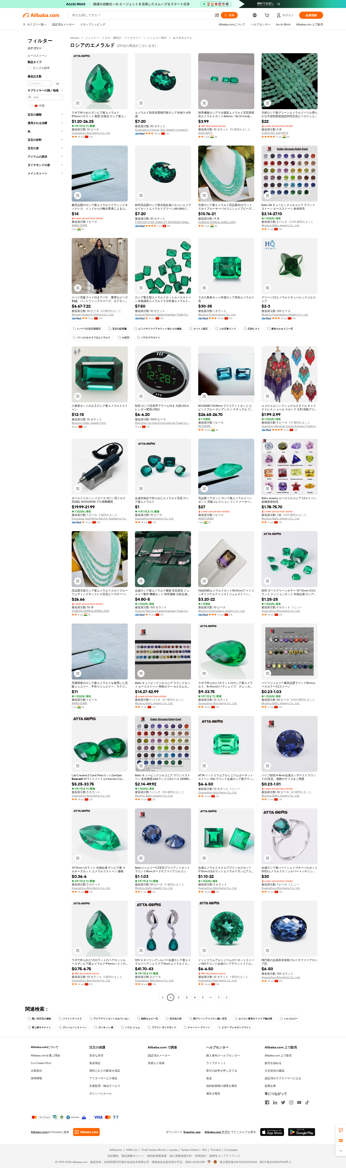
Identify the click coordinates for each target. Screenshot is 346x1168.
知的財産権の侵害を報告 (221, 1085)
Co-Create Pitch (41, 1063)
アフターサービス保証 (103, 1078)
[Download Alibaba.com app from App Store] (272, 1132)
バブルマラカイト (150, 337)
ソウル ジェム (132, 1027)
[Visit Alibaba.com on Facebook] (267, 1102)
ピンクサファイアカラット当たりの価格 (160, 328)
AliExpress (116, 1149)
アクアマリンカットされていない (112, 1018)
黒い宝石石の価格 (41, 1018)
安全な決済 (96, 1055)
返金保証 (95, 1063)
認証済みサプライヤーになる (283, 1078)
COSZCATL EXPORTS (275, 133)
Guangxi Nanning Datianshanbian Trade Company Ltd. (163, 314)
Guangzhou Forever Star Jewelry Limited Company (163, 129)
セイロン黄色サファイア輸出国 (255, 1018)
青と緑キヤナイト (41, 1027)
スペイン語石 (200, 328)
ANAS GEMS (79, 225)
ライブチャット (216, 1063)
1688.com (132, 1149)
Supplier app (192, 1132)
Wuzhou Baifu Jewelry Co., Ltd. (281, 225)
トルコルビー (291, 1018)
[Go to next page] (226, 997)
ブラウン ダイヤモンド (164, 1027)
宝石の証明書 (119, 328)
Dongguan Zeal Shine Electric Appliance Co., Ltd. (100, 518)
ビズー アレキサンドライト (236, 1027)
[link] (341, 1130)
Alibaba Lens (39, 1132)
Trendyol (215, 1149)
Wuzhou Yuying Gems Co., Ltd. (217, 314)
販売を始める (273, 1063)
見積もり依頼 (156, 1063)
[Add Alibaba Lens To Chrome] (86, 1132)
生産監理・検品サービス (104, 1085)
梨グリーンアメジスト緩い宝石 (210, 1018)
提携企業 (270, 1085)
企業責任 (36, 1070)
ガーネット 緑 (105, 1027)
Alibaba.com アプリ (217, 1132)
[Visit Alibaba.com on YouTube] (299, 1102)
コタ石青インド (227, 328)
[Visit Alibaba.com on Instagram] (291, 1102)
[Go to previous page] (162, 997)
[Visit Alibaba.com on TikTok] (307, 1102)
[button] (216, 15)
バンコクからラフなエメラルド (93, 337)
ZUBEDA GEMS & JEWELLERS (217, 222)
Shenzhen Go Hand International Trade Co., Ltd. (163, 423)
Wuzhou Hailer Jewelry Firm (89, 423)
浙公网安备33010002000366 (238, 1162)
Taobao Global (189, 1149)
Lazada (173, 1149)
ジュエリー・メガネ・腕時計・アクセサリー (113, 37)
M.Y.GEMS (204, 426)
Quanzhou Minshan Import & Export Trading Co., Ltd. (290, 426)
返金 (209, 1078)
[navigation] (45, 518)
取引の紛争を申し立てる (221, 1070)
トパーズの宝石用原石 (89, 328)
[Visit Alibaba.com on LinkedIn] (275, 1102)
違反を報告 (213, 1093)
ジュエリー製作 (157, 37)
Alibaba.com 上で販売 (278, 1055)
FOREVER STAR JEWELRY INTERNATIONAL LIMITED (163, 222)
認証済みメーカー (159, 1055)
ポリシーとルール (100, 1093)
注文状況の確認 (274, 1070)
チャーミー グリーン (199, 1027)
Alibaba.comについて (44, 1047)
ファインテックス (72, 1018)
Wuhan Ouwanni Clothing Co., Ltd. (93, 314)
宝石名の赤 (176, 1018)
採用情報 (36, 1078)
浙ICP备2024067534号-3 (275, 1162)
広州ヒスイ (254, 328)
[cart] (268, 15)
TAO (204, 1149)
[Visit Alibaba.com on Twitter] (283, 1102)
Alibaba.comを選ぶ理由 (45, 1055)
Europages (231, 1149)
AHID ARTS (205, 133)
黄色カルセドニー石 (282, 328)
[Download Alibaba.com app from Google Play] (301, 1132)
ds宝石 (125, 337)
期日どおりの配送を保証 (104, 1070)
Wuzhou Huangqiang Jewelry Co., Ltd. (285, 314)
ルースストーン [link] (182, 37)
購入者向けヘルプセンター (223, 1055)
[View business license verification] (209, 1162)
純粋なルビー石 (149, 1018)
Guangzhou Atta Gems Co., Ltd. (91, 133)
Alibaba (74, 37)
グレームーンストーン (75, 1027)
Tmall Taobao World (153, 1149)
